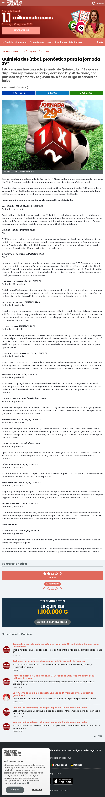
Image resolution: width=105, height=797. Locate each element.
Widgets (77, 750)
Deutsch (77, 765)
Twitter (53, 93)
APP (99, 750)
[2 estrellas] (49, 589)
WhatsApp (87, 93)
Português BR (60, 765)
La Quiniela (33, 51)
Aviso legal (89, 750)
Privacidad (54, 750)
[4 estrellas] (56, 589)
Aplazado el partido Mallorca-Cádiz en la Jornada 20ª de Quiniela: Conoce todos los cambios (56, 645)
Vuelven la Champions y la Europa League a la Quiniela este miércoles (50, 707)
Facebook (20, 93)
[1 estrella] (45, 589)
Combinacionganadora (13, 51)
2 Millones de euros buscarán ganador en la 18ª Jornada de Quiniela (49, 661)
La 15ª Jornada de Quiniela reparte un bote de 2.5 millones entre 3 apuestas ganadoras (53, 694)
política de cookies (21, 783)
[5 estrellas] (60, 589)
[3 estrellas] (52, 589)
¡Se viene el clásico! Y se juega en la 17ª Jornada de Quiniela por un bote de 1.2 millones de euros (53, 677)
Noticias (45, 51)
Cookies (66, 750)
